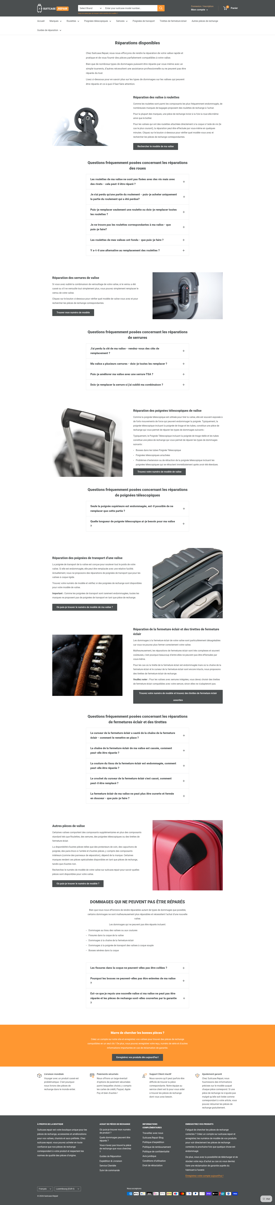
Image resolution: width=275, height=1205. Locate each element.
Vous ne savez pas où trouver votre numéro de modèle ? (98, 13)
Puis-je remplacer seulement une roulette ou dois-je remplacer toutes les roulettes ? (133, 212)
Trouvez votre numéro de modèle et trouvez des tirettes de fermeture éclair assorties (178, 696)
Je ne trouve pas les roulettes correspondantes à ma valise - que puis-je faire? (130, 227)
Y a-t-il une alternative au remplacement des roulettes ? (125, 250)
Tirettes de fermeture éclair (173, 21)
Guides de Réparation (110, 1156)
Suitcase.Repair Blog (153, 1137)
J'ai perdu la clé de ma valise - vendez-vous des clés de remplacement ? (124, 351)
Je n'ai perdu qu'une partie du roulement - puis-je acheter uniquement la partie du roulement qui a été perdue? (133, 197)
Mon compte (198, 9)
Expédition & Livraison (111, 1161)
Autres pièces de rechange (205, 21)
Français (43, 1189)
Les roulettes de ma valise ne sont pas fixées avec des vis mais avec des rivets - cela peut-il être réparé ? (132, 181)
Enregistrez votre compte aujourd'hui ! (204, 1175)
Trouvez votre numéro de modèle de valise (159, 471)
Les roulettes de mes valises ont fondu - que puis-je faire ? (127, 240)
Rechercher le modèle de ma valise (156, 146)
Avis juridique (149, 1156)
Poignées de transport (144, 21)
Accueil (41, 21)
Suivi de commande (110, 1170)
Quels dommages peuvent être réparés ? (115, 1139)
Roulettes (71, 21)
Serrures (120, 21)
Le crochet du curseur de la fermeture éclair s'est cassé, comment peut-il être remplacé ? (131, 781)
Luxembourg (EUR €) (65, 1189)
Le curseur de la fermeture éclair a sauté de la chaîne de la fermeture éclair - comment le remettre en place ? (132, 735)
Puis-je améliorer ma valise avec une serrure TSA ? (121, 374)
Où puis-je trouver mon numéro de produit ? (115, 1131)
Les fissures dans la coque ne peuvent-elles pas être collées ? (128, 967)
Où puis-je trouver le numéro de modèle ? (78, 883)
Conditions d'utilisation (154, 1161)
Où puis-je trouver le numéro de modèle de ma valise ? (85, 607)
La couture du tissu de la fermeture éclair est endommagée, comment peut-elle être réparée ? (133, 766)
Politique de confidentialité (156, 1151)
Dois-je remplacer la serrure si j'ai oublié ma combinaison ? (126, 384)
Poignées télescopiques (96, 21)
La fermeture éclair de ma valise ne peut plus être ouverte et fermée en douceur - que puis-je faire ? (132, 796)
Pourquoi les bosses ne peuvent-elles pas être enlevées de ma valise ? (132, 981)
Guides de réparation (47, 30)
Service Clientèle (108, 1165)
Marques (54, 21)
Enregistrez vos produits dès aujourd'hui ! (137, 1057)
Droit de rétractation (153, 1165)
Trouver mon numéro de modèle (73, 312)
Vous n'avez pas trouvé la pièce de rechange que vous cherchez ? (115, 1148)
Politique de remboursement (157, 1147)
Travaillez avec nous (153, 1133)
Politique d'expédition (153, 1142)
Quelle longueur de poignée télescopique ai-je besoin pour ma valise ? (132, 524)
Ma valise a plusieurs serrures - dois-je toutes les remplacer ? (128, 363)
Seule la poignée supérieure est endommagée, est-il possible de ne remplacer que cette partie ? (131, 508)
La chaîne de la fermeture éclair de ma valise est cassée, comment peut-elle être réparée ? (131, 750)
